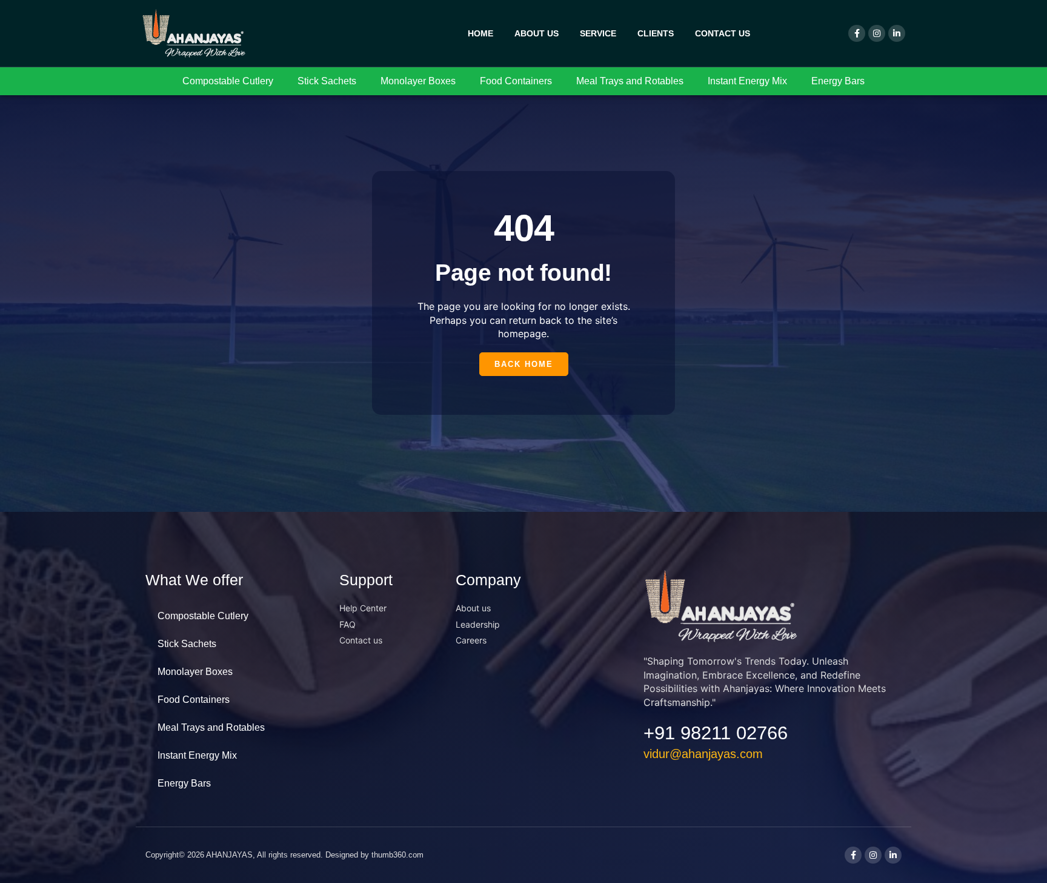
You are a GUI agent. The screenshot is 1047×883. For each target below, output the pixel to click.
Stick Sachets (326, 81)
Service (598, 33)
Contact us (722, 33)
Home (480, 33)
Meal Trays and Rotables (629, 81)
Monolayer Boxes (418, 81)
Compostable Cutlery (227, 81)
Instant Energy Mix (747, 81)
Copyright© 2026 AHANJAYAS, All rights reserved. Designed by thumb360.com (284, 854)
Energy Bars (838, 81)
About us (536, 33)
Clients (655, 33)
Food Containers (516, 81)
